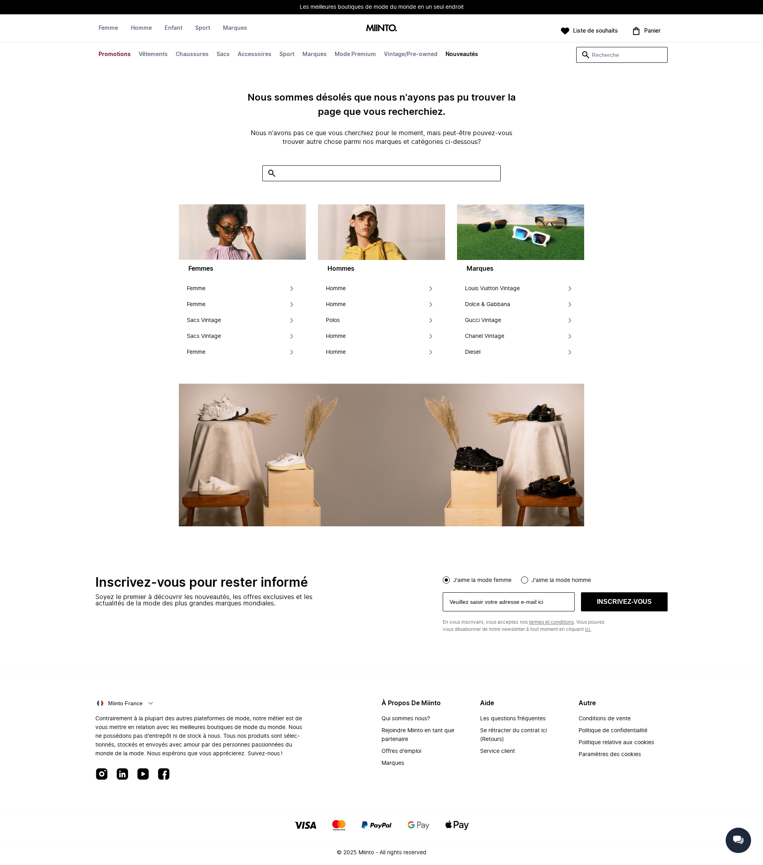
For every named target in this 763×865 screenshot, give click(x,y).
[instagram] (101, 775)
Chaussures (192, 54)
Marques (314, 54)
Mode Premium (355, 54)
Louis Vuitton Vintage (492, 288)
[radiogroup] (555, 579)
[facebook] (163, 775)
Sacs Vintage (204, 320)
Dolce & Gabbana (487, 304)
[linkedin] (122, 775)
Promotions (115, 54)
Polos (333, 320)
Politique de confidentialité (613, 730)
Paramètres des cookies (610, 754)
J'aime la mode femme (482, 580)
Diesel (472, 352)
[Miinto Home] (381, 28)
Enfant (173, 28)
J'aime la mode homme (561, 580)
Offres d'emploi (401, 751)
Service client (497, 751)
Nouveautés (461, 54)
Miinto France (125, 703)
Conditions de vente (605, 718)
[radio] (446, 580)
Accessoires (254, 54)
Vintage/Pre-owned (411, 54)
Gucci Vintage (483, 320)
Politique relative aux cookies (616, 742)
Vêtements (153, 54)
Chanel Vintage (484, 336)
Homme (141, 28)
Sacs (223, 54)
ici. (588, 629)
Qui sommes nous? (406, 718)
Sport (286, 54)
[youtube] (143, 775)
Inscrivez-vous (624, 601)
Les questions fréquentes (513, 718)
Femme (108, 28)
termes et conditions (551, 622)
